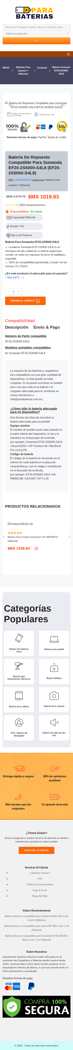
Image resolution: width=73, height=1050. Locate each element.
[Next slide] (62, 105)
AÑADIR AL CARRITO (22, 300)
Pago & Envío (40, 890)
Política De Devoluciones (40, 884)
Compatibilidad (20, 321)
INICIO (6, 67)
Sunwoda (42, 67)
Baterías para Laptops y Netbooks (23, 70)
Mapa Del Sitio (40, 896)
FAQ (40, 878)
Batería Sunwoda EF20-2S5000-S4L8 (61, 70)
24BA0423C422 (23, 179)
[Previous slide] (10, 105)
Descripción (16, 327)
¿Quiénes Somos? (40, 873)
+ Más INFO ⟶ (14, 277)
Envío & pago (46, 327)
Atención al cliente (36, 850)
